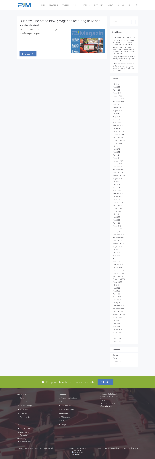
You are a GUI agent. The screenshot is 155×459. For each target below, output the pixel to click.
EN (130, 5)
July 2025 (116, 114)
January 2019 (117, 329)
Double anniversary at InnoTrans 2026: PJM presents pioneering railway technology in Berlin (124, 42)
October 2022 (118, 205)
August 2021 (117, 247)
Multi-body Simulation (69, 421)
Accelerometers (67, 402)
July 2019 (116, 320)
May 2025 (116, 117)
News (115, 358)
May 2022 (116, 220)
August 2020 (117, 282)
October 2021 (118, 241)
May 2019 (116, 326)
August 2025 (117, 111)
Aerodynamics (25, 417)
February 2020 (118, 300)
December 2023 (118, 167)
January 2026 (117, 96)
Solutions (53, 5)
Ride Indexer (66, 406)
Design (63, 425)
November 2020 (118, 273)
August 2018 (117, 332)
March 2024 (117, 158)
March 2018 (117, 338)
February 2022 (118, 229)
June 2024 (116, 149)
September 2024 (119, 140)
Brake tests (24, 409)
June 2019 (116, 323)
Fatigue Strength (26, 406)
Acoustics (23, 413)
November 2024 (118, 134)
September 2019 (119, 315)
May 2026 (116, 87)
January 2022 (117, 232)
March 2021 (117, 261)
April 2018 (116, 335)
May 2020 (116, 291)
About (110, 5)
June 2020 (116, 288)
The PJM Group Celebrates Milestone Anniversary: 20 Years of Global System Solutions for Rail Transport (124, 50)
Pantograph (24, 421)
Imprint (100, 448)
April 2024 (116, 155)
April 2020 (116, 294)
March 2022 (117, 226)
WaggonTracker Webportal (77, 448)
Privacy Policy (126, 448)
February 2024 (118, 161)
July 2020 (116, 285)
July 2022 (116, 214)
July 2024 (116, 146)
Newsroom (99, 5)
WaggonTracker (69, 5)
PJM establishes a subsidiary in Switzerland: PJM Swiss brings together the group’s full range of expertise (123, 67)
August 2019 (117, 318)
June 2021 (116, 253)
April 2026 (116, 90)
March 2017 (117, 341)
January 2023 (117, 196)
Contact (135, 448)
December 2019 (118, 306)
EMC (21, 425)
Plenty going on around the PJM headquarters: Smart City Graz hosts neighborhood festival (124, 59)
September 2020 (119, 279)
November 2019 (118, 309)
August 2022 (117, 211)
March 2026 (117, 93)
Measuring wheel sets (69, 398)
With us (121, 5)
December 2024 (118, 131)
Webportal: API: (76, 452)
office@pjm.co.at (106, 406)
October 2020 (118, 276)
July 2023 (116, 182)
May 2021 (116, 255)
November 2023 (118, 170)
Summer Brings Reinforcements (124, 37)
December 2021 (118, 235)
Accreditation (24, 435)
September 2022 (119, 208)
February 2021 (118, 264)
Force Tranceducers (68, 409)
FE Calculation (66, 417)
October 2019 (118, 312)
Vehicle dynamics (26, 402)
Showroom (85, 5)
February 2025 (118, 125)
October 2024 (118, 137)
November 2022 (118, 202)
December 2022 (118, 199)
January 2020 (117, 303)
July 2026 (116, 84)
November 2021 (118, 238)
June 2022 (116, 217)
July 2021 (116, 250)
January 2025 (117, 128)
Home (42, 5)
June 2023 (116, 185)
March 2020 (117, 297)
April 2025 (116, 120)
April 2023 (116, 187)
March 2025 (117, 122)
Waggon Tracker (118, 364)
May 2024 (116, 152)
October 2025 (118, 105)
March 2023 (117, 190)
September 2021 (119, 244)
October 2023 (118, 173)
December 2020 (118, 270)
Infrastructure (25, 428)
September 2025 (119, 108)
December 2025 (118, 99)
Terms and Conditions (112, 448)
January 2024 (117, 164)
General (115, 355)
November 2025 (118, 102)
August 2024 (117, 143)
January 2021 (117, 267)
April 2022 (116, 223)
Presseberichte (118, 361)
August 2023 (117, 179)
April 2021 (116, 258)
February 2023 (118, 193)
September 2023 (119, 176)
